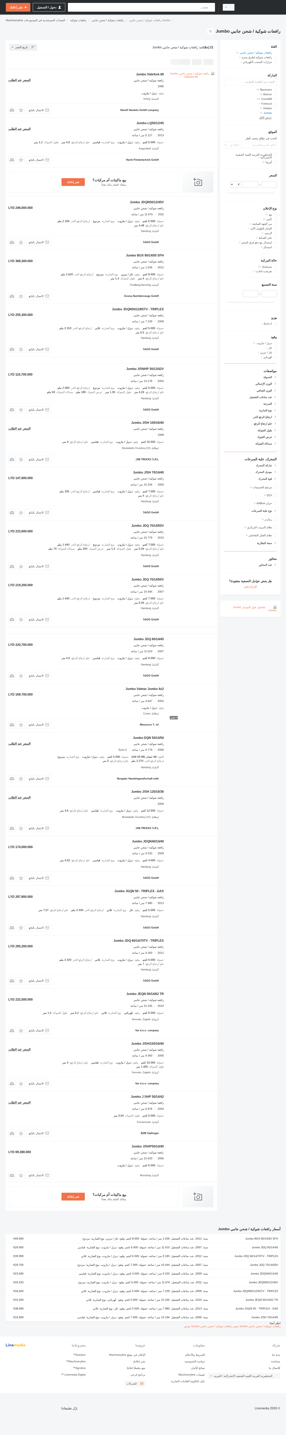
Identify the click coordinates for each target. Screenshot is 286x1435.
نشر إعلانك (73, 182)
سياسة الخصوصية (195, 1361)
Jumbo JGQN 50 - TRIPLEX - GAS (139, 891)
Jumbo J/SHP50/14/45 (148, 1146)
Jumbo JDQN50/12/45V (147, 202)
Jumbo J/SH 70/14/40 (148, 472)
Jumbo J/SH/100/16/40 (147, 1043)
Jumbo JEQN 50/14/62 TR (145, 994)
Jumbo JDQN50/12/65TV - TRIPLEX (138, 309)
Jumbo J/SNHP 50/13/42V (145, 369)
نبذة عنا (276, 1354)
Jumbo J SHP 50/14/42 (147, 1096)
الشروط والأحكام (195, 1354)
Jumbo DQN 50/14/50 (148, 737)
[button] (21, 110)
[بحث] (211, 7)
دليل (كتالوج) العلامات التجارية (188, 1381)
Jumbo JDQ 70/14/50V (147, 525)
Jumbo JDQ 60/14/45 (148, 639)
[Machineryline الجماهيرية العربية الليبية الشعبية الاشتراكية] (259, 7)
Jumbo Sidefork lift (150, 74)
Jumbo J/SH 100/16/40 (147, 422)
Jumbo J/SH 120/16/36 (147, 791)
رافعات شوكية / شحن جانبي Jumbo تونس (208, 1326)
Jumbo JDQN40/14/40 (148, 841)
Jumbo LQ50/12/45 (150, 123)
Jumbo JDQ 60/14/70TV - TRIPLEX (138, 940)
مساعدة (275, 1361)
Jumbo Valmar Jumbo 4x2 (144, 688)
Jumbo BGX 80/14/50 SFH (145, 255)
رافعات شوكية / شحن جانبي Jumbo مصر (256, 1326)
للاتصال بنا (274, 1368)
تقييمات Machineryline (191, 1374)
